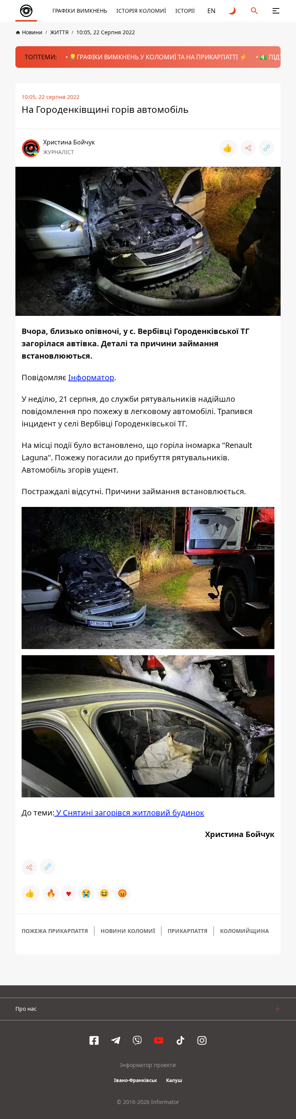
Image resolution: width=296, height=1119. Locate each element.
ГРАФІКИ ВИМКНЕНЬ (79, 10)
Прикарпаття (187, 930)
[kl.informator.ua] (26, 11)
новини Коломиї (128, 930)
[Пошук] (254, 10)
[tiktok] (180, 1040)
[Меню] (276, 10)
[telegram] (115, 1040)
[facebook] (94, 1040)
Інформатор (91, 377)
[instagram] (202, 1040)
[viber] (137, 1040)
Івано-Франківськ (135, 1080)
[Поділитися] (248, 148)
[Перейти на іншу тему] (232, 10)
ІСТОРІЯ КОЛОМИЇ (141, 10)
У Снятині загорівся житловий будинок (129, 812)
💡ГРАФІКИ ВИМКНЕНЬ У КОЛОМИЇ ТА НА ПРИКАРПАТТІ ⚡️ (158, 57)
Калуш (174, 1080)
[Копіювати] (266, 148)
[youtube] (158, 1040)
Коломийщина (244, 930)
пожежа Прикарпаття (55, 930)
